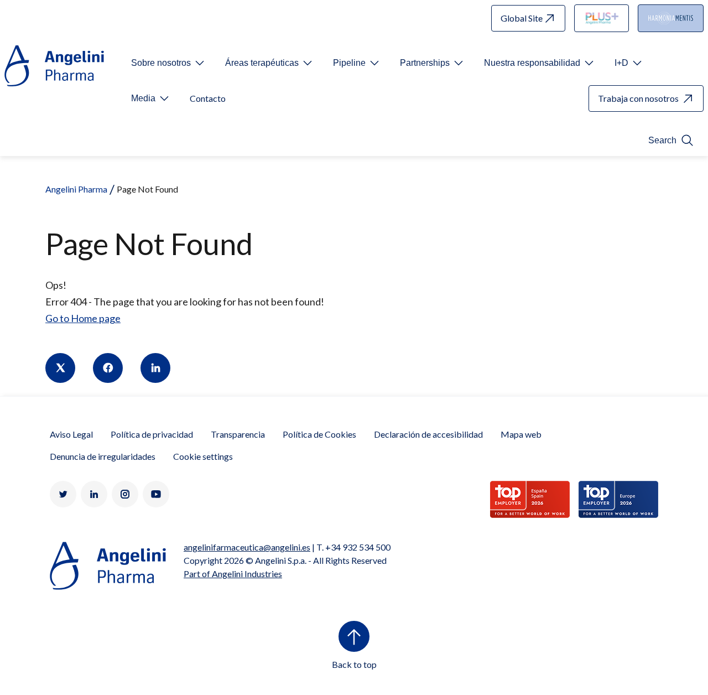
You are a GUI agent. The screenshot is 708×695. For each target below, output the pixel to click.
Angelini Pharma (76, 189)
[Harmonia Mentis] (671, 18)
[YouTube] (156, 494)
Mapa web (521, 434)
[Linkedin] (155, 368)
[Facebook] (108, 368)
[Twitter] (60, 368)
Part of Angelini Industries (233, 573)
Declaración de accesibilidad (428, 434)
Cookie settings (203, 456)
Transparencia (238, 434)
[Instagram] (125, 494)
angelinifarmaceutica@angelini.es (247, 547)
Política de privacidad (152, 434)
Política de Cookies (319, 434)
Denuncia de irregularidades (102, 456)
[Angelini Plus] (601, 18)
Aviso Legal (71, 434)
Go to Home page (83, 318)
